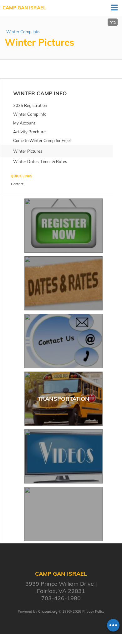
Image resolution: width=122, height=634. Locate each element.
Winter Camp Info (22, 31)
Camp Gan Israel (24, 8)
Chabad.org (48, 611)
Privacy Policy (93, 611)
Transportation (63, 398)
